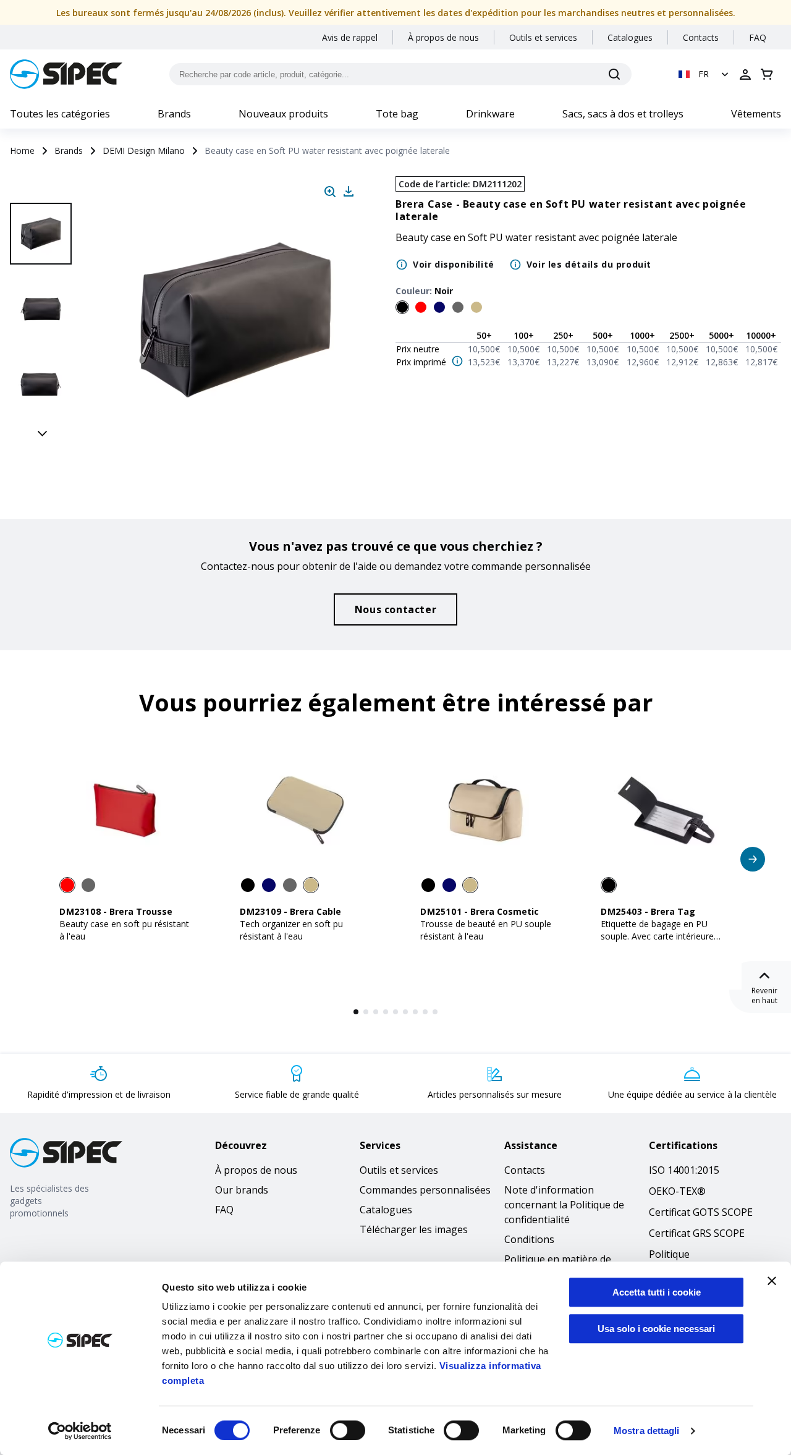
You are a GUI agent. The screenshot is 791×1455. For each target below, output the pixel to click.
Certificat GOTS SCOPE (701, 1212)
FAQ (757, 37)
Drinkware (490, 114)
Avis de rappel (350, 37)
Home (22, 150)
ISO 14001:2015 (684, 1170)
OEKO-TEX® (677, 1191)
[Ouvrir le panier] (766, 74)
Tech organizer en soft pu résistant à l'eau (291, 930)
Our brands (241, 1190)
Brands (174, 114)
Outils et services (543, 37)
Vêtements (756, 114)
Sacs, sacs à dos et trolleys (622, 114)
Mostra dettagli (647, 1430)
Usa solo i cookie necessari (656, 1328)
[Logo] (66, 74)
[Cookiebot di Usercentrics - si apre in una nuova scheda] (80, 1431)
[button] (705, 74)
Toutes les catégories (60, 114)
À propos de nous (443, 37)
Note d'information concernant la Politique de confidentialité (564, 1204)
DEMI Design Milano (144, 150)
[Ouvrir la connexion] (745, 74)
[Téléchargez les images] (348, 191)
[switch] (347, 1430)
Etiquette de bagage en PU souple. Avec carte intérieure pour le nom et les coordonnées (665, 936)
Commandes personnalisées (425, 1190)
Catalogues (630, 37)
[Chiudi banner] (772, 1280)
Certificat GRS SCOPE (697, 1233)
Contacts (701, 37)
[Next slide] (43, 433)
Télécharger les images (414, 1229)
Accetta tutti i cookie (656, 1292)
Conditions (529, 1239)
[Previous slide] (43, 189)
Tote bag (397, 114)
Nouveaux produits (283, 114)
